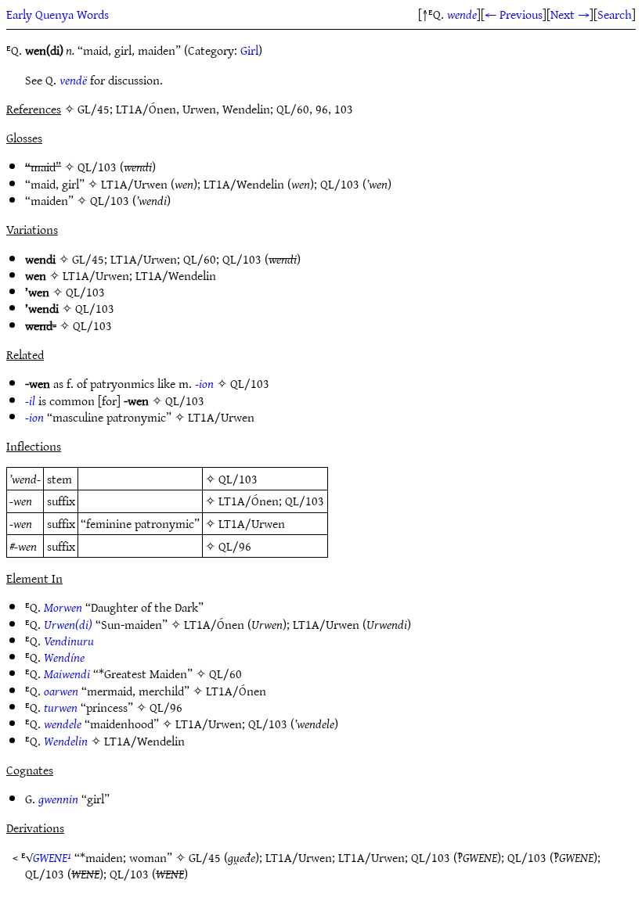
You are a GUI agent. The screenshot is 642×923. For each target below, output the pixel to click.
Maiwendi (67, 673)
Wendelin (66, 741)
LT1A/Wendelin (244, 184)
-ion (204, 383)
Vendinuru (69, 641)
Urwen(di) (68, 624)
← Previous (514, 14)
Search (614, 14)
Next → (570, 14)
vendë (73, 80)
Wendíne (64, 657)
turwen (61, 707)
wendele (62, 723)
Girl (249, 50)
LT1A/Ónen (248, 501)
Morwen (63, 607)
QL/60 (199, 259)
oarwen (61, 691)
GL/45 (88, 259)
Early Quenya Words (57, 14)
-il (30, 400)
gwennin (58, 799)
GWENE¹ (52, 857)
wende (462, 14)
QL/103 (97, 167)
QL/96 (234, 546)
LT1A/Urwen (134, 184)
